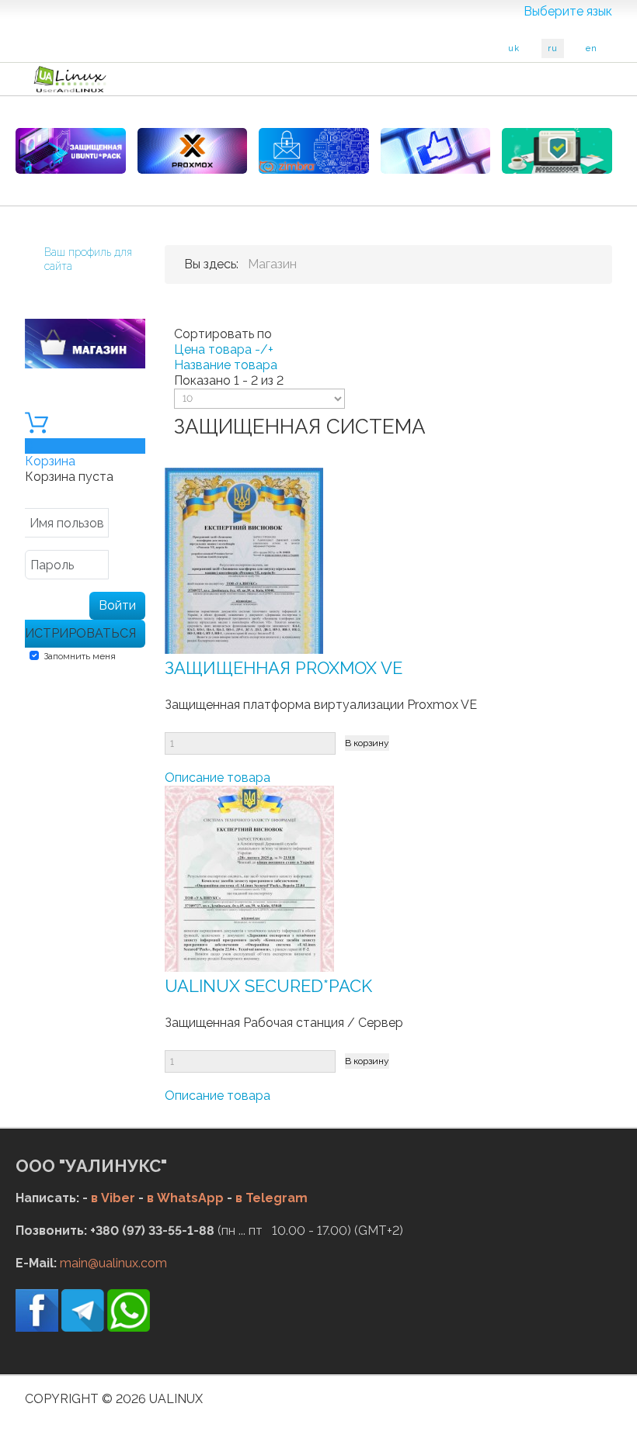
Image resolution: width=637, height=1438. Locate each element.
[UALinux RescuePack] (557, 151)
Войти (117, 605)
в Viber (113, 1198)
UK (514, 48)
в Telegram (271, 1198)
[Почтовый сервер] (314, 151)
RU (553, 48)
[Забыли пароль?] (126, 566)
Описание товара (217, 777)
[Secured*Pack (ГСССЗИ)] (71, 151)
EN (591, 48)
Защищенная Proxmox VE (283, 668)
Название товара (225, 365)
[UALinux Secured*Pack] (249, 877)
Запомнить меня (80, 656)
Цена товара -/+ (223, 349)
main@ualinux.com (113, 1263)
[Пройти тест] (436, 151)
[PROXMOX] (192, 151)
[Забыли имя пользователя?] (126, 524)
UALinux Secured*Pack (268, 986)
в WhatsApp (185, 1198)
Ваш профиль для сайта (88, 259)
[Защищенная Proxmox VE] (244, 559)
